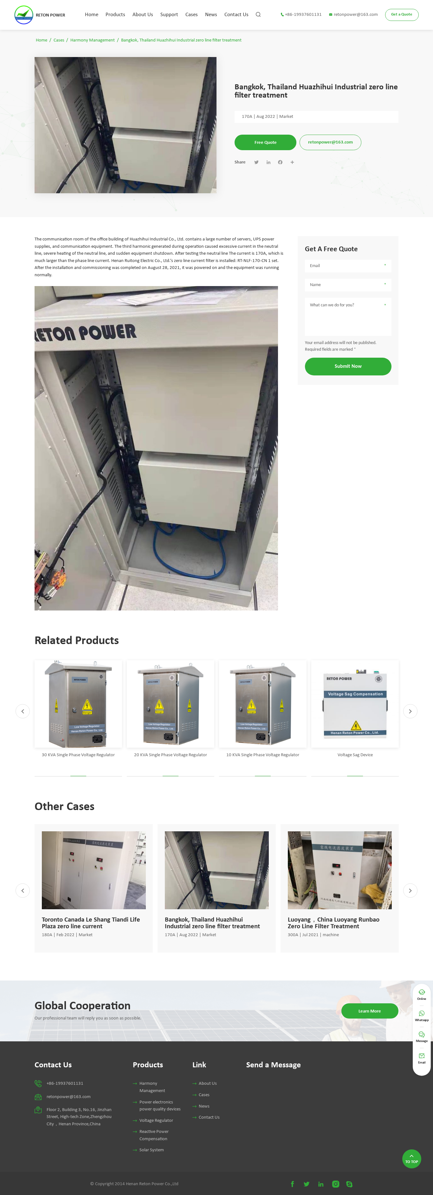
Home (91, 14)
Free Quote (266, 142)
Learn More (370, 1011)
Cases (191, 14)
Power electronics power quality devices (160, 1106)
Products (115, 14)
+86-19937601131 (303, 14)
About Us (142, 14)
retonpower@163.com (356, 14)
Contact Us (236, 14)
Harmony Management (92, 40)
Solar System (151, 1150)
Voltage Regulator (156, 1120)
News (211, 14)
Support (169, 14)
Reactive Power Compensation (154, 1135)
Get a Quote (401, 14)
